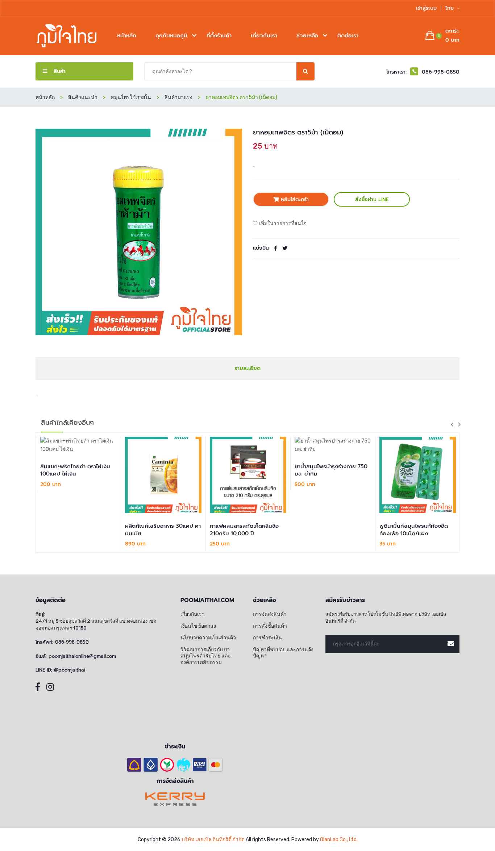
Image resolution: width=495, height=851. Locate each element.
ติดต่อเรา (347, 36)
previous (451, 424)
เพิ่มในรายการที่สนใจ (283, 223)
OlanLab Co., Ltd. (339, 840)
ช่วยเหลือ (307, 36)
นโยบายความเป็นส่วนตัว (208, 638)
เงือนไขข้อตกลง (198, 626)
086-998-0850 (72, 642)
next (459, 424)
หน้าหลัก (126, 36)
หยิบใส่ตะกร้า (294, 199)
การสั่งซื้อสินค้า (270, 626)
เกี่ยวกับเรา (264, 36)
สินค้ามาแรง (178, 97)
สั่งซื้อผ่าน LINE (372, 199)
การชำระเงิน (267, 638)
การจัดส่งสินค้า (270, 614)
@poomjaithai (69, 670)
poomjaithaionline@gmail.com (82, 656)
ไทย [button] (450, 8)
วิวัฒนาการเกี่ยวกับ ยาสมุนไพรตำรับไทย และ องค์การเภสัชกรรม (205, 656)
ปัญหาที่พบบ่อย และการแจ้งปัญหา (283, 653)
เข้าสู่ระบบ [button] (426, 8)
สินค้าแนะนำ (82, 97)
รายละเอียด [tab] (247, 368)
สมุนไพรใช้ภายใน (131, 97)
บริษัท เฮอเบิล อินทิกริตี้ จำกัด (213, 840)
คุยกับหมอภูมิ (171, 36)
